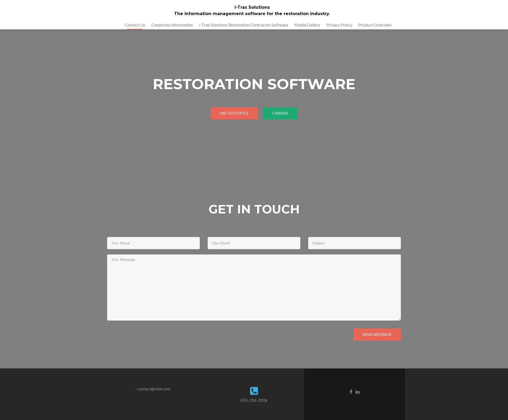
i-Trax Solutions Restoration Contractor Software (243, 24)
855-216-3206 (254, 400)
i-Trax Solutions (252, 7)
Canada (280, 113)
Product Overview (375, 24)
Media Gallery (307, 24)
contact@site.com (153, 388)
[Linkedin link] (358, 391)
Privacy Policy (339, 24)
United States (234, 113)
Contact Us (135, 24)
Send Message (377, 334)
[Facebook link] (351, 391)
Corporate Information (172, 24)
